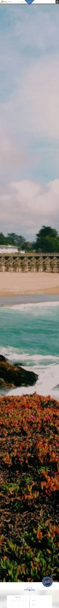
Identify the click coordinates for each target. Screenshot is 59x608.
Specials (19, 1)
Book (29, 1)
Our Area (35, 1)
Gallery (23, 1)
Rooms (39, 1)
